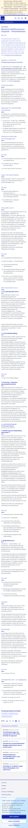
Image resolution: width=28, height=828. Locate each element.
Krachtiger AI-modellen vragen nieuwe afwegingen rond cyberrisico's (13, 768)
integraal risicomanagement (13, 55)
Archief (3, 788)
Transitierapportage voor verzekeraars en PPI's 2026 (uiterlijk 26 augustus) (11, 734)
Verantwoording (6, 794)
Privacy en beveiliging (7, 791)
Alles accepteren (14, 816)
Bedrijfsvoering (13, 713)
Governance (16, 81)
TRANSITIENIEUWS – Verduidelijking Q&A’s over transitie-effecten (11, 756)
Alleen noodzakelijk (14, 821)
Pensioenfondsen (6, 716)
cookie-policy (17, 812)
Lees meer (21, 14)
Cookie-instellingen (14, 825)
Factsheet (4, 713)
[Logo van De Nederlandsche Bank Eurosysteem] (3, 18)
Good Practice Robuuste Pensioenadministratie (8, 425)
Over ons (3, 782)
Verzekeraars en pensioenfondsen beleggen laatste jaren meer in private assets (13, 745)
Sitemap (3, 785)
